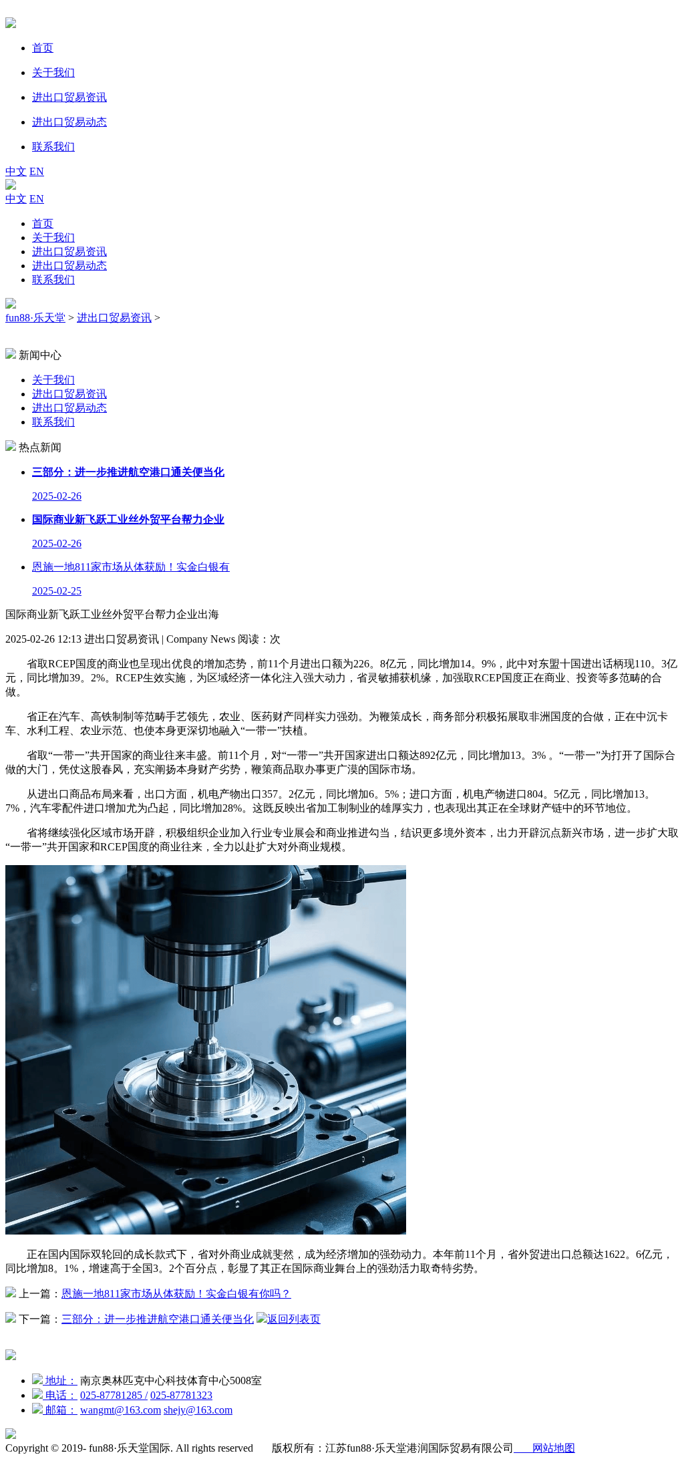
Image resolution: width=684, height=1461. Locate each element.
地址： (60, 1380)
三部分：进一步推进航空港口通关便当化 (157, 1319)
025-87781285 (114, 1395)
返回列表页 (294, 1319)
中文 (16, 171)
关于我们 (53, 237)
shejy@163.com (198, 1410)
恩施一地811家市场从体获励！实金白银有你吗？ (176, 1293)
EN (36, 171)
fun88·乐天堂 (35, 317)
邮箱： (60, 1410)
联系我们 (53, 279)
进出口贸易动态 (69, 265)
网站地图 (544, 1448)
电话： (60, 1395)
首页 (42, 223)
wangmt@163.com (120, 1410)
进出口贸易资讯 (69, 251)
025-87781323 (181, 1395)
